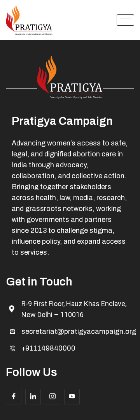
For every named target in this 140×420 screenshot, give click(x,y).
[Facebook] (13, 396)
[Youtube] (72, 396)
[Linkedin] (33, 396)
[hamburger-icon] (125, 20)
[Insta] (52, 396)
